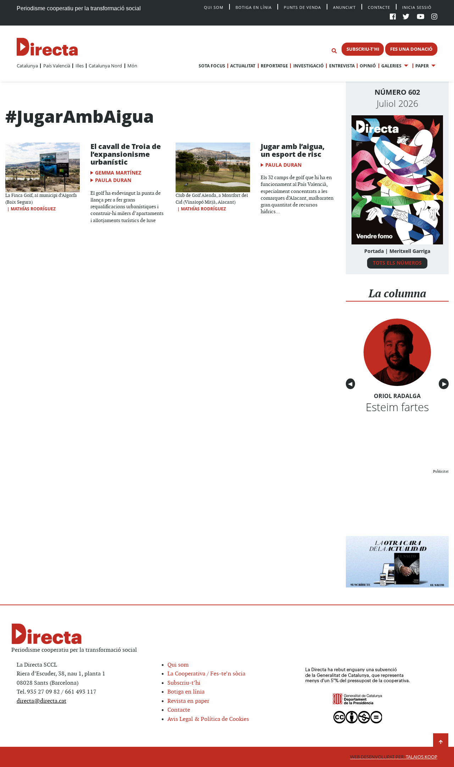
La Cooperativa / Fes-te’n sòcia (206, 674)
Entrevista (341, 66)
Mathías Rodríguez (33, 208)
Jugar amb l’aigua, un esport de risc (293, 150)
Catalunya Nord (105, 65)
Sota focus (212, 66)
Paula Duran (113, 180)
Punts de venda (302, 7)
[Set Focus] (334, 51)
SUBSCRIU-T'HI (363, 49)
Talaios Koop (393, 757)
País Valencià (56, 65)
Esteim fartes (397, 406)
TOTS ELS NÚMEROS (397, 262)
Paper (422, 66)
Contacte (379, 7)
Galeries (391, 66)
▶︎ (445, 384)
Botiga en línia (254, 7)
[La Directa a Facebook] (393, 17)
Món (132, 65)
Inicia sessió (417, 7)
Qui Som (213, 7)
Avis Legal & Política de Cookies (208, 719)
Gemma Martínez (118, 172)
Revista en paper (188, 701)
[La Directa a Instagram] (434, 17)
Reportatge (274, 66)
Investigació (308, 66)
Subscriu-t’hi (183, 683)
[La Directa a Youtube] (421, 17)
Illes (79, 65)
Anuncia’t (344, 7)
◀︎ (351, 384)
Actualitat (242, 66)
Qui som (178, 665)
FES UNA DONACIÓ (411, 49)
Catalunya (27, 65)
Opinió (368, 66)
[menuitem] (27, 65)
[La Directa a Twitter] (406, 17)
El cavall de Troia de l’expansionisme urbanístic (125, 154)
